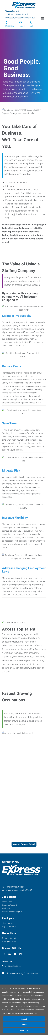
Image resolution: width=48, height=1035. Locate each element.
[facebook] (4, 954)
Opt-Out (24, 1025)
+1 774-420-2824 (13, 966)
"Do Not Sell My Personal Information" (19, 1013)
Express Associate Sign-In (12, 912)
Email (22, 26)
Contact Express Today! (24, 844)
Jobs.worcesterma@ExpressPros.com (22, 973)
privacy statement (22, 995)
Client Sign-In (7, 923)
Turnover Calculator (10, 938)
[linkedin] (9, 954)
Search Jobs (7, 902)
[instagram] (20, 954)
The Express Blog (9, 941)
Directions (9, 26)
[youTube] (15, 954)
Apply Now (6, 908)
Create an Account (9, 905)
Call (31, 26)
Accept (24, 1019)
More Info (24, 1030)
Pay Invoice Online (9, 926)
